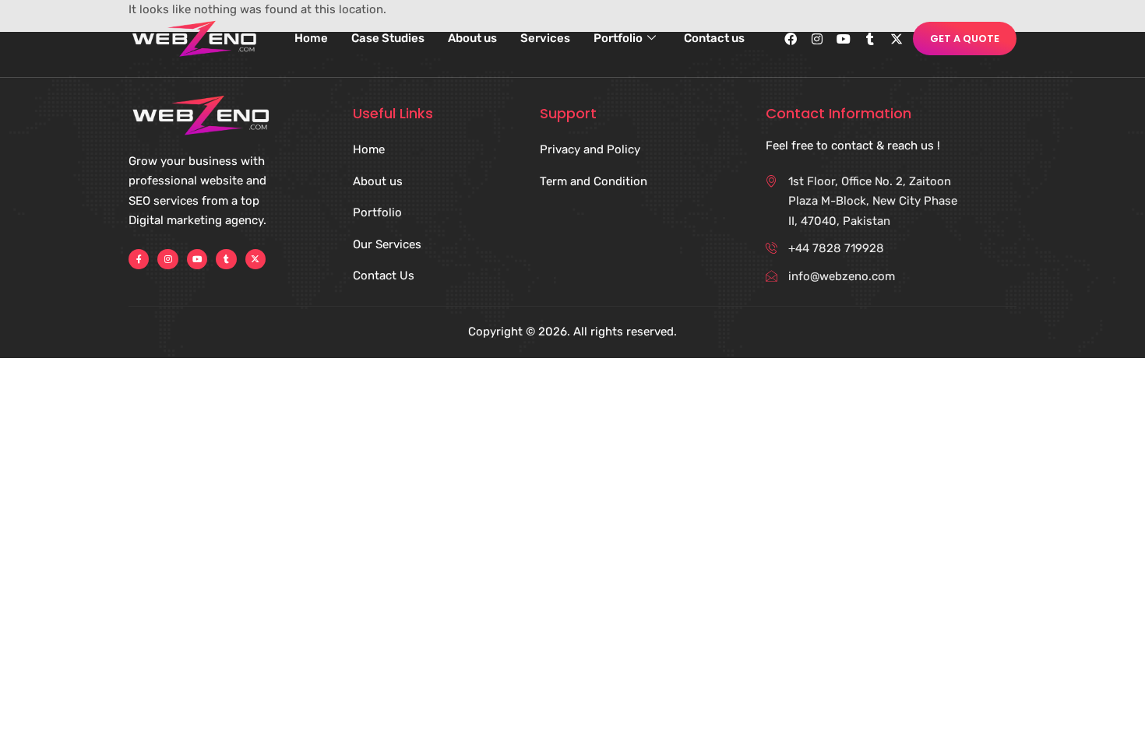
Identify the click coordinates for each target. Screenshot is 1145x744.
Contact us (714, 38)
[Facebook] (790, 39)
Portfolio (618, 38)
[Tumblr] (870, 39)
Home (311, 38)
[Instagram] (817, 39)
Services (545, 38)
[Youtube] (843, 39)
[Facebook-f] (139, 259)
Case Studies (388, 38)
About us (472, 38)
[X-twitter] (896, 39)
